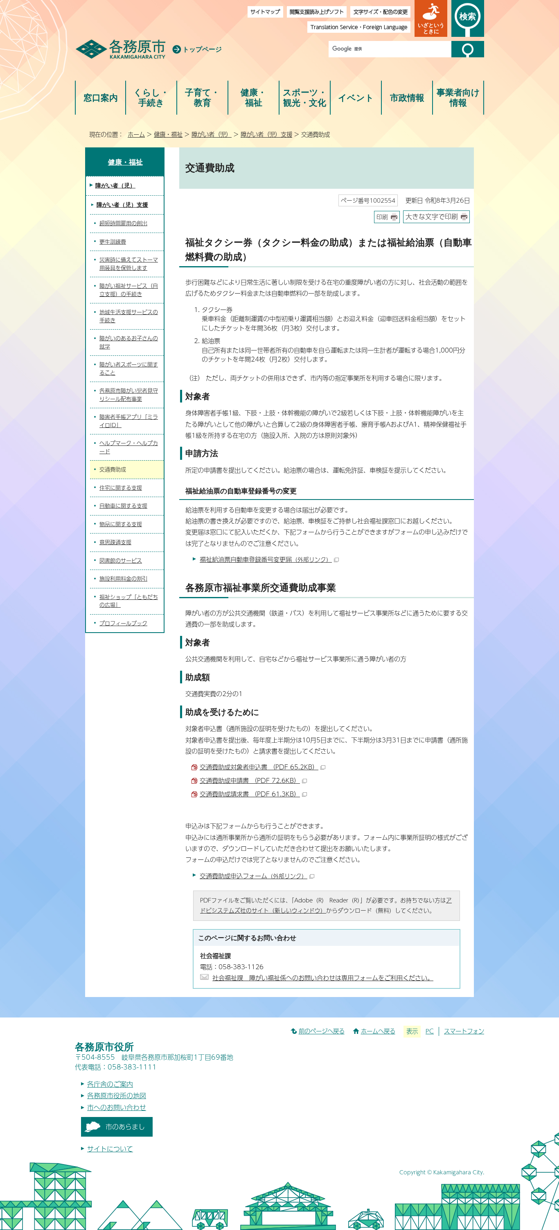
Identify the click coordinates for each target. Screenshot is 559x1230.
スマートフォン (464, 1031)
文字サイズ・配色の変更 (381, 12)
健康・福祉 (253, 98)
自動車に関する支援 (123, 506)
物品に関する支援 (120, 524)
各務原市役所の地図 (116, 1095)
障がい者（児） (212, 134)
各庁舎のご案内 (110, 1084)
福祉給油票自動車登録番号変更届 (266, 559)
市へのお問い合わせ (116, 1107)
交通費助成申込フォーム (253, 875)
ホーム (136, 134)
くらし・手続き (151, 98)
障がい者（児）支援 (266, 134)
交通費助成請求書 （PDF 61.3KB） (250, 793)
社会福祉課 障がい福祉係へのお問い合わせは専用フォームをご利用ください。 (322, 977)
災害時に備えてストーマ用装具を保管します (128, 263)
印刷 (382, 217)
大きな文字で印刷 (432, 216)
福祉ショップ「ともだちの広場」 (128, 601)
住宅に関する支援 (120, 488)
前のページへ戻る (322, 1031)
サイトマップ (265, 12)
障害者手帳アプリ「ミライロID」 (128, 421)
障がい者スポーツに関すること (128, 368)
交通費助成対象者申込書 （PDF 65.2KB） (259, 766)
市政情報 (407, 97)
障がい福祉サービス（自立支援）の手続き (128, 290)
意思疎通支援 (115, 542)
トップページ (202, 49)
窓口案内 (100, 97)
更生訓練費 (112, 241)
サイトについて (110, 1149)
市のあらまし (125, 1126)
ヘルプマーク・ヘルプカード (128, 447)
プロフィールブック (123, 623)
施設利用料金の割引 (123, 578)
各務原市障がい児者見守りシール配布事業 (128, 395)
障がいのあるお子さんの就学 (128, 342)
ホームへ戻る (378, 1031)
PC (430, 1031)
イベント (356, 97)
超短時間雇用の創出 (123, 223)
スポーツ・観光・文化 (305, 98)
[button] (431, 18)
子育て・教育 (202, 98)
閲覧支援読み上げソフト (317, 12)
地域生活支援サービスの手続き (128, 316)
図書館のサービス (120, 560)
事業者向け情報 (458, 98)
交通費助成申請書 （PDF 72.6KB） (250, 780)
